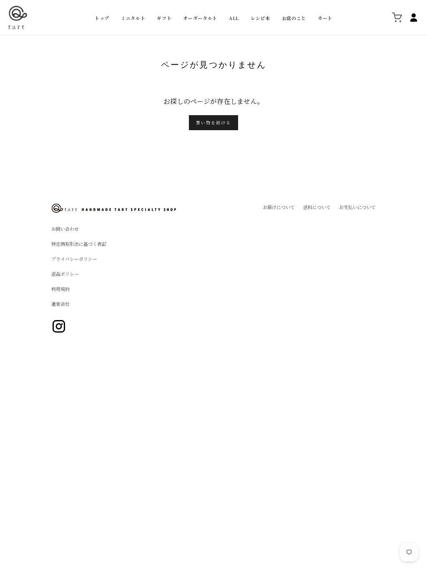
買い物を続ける (213, 122)
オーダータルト (200, 18)
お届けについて (279, 207)
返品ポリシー (65, 274)
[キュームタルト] (49, 17)
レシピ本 (260, 18)
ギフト (164, 18)
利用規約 (60, 289)
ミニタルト (133, 18)
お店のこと (294, 18)
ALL (234, 18)
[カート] (397, 18)
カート (325, 18)
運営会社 (60, 304)
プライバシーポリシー (74, 259)
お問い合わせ (65, 229)
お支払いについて (357, 207)
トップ (102, 18)
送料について (317, 207)
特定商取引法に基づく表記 (78, 244)
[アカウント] (414, 18)
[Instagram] (58, 326)
